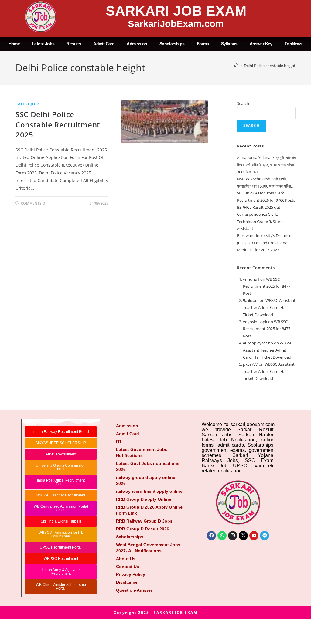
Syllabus (229, 43)
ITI (118, 441)
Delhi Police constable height (270, 65)
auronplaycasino (258, 343)
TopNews (293, 43)
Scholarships (172, 43)
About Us (125, 558)
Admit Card (103, 43)
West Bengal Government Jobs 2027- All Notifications (148, 547)
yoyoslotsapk (255, 321)
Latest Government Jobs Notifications (141, 452)
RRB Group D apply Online (143, 499)
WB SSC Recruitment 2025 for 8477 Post (266, 286)
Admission (137, 43)
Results (74, 43)
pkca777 (250, 364)
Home (14, 43)
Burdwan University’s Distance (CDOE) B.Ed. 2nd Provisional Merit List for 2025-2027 (264, 242)
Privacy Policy (130, 574)
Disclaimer (127, 582)
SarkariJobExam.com (176, 24)
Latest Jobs (43, 43)
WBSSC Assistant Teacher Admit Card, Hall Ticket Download (269, 307)
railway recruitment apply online (149, 491)
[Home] (236, 65)
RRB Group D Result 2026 (142, 528)
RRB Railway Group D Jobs (144, 521)
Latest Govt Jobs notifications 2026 (147, 466)
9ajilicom (251, 300)
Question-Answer (134, 590)
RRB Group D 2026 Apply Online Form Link (149, 510)
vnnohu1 (251, 279)
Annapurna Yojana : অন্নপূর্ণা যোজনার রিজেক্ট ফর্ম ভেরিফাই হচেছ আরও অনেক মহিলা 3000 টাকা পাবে (266, 164)
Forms (203, 43)
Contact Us (127, 566)
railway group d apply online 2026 (145, 480)
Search (243, 103)
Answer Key (261, 43)
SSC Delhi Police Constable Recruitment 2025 (57, 124)
